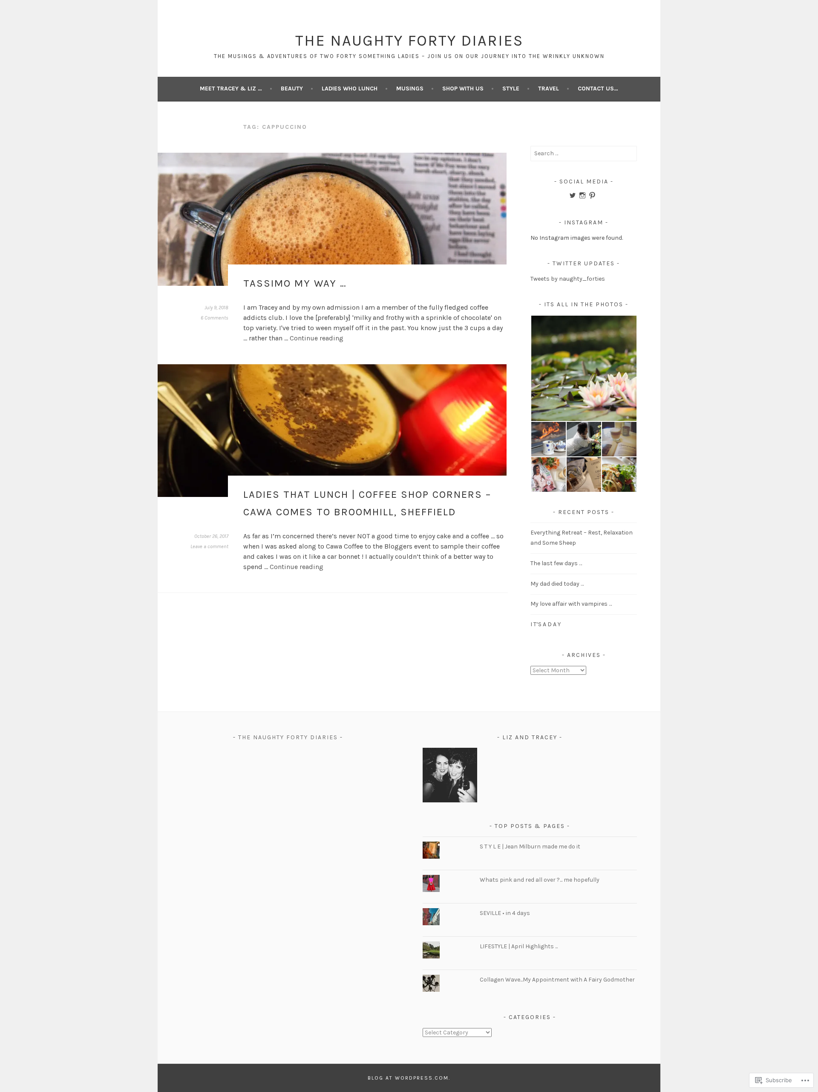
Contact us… (598, 88)
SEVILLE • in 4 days (505, 913)
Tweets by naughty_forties (567, 278)
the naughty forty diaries (409, 40)
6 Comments (214, 318)
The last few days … (556, 563)
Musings (409, 88)
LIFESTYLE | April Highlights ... (519, 946)
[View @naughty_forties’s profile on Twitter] (572, 195)
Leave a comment (209, 546)
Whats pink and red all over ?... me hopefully (539, 879)
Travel (548, 88)
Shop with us (463, 88)
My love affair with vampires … (571, 603)
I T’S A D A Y (545, 624)
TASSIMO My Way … (295, 283)
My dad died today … (557, 583)
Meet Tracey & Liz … (231, 88)
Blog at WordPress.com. (409, 1078)
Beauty (292, 88)
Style (510, 88)
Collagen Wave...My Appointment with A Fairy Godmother (557, 979)
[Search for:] (583, 153)
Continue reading (316, 338)
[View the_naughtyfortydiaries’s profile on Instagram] (582, 195)
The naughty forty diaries (288, 737)
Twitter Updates (584, 263)
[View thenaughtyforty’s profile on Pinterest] (592, 195)
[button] (583, 368)
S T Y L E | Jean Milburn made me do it (530, 846)
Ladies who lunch (349, 88)
